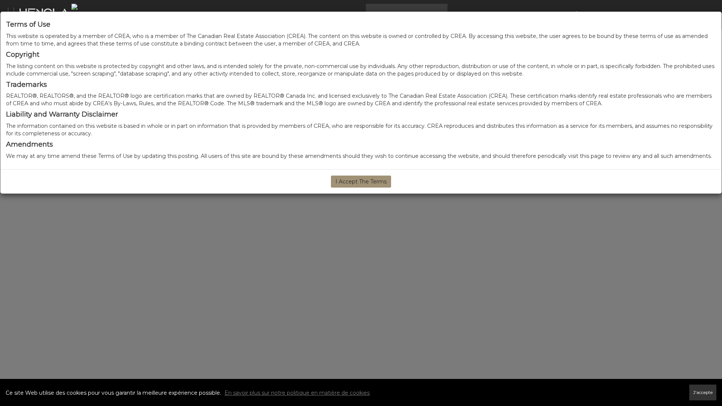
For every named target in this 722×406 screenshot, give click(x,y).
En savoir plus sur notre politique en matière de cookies (297, 392)
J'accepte (703, 392)
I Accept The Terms (361, 181)
